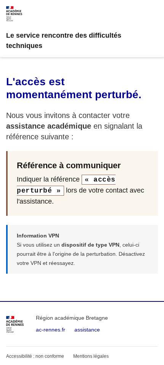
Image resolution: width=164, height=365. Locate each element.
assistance (87, 330)
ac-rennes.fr (50, 330)
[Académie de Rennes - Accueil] (15, 324)
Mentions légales (91, 356)
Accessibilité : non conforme (35, 356)
